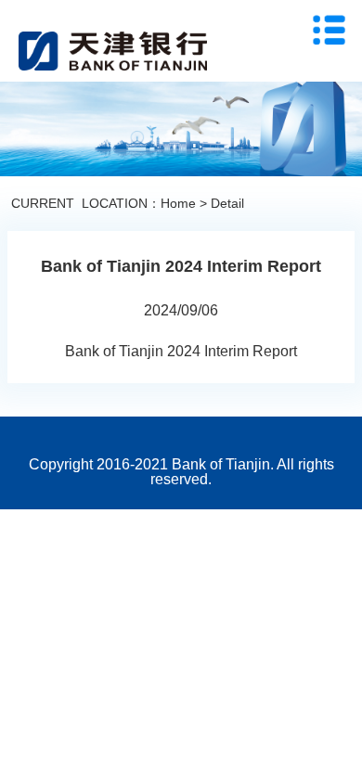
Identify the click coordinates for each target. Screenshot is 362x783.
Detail (227, 203)
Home (178, 203)
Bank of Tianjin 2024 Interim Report (181, 351)
